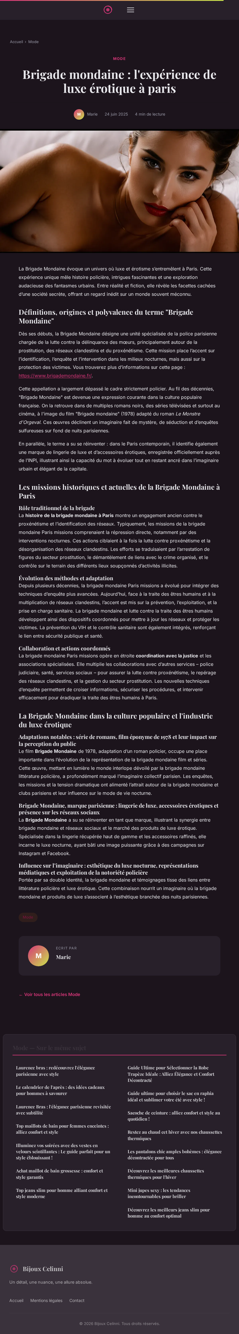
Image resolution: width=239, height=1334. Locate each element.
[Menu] (130, 10)
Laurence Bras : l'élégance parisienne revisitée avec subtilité (63, 1110)
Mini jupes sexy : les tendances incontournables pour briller (159, 1193)
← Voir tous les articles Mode (49, 994)
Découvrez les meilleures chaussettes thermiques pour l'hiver (166, 1174)
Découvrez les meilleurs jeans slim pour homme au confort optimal (169, 1213)
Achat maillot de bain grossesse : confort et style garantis (59, 1174)
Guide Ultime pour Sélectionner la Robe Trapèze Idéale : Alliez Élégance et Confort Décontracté (171, 1074)
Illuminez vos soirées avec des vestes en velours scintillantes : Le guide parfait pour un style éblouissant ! (63, 1151)
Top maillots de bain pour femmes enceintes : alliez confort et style (62, 1129)
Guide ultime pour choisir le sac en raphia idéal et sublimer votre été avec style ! (171, 1096)
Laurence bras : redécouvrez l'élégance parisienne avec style (55, 1071)
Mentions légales (46, 1300)
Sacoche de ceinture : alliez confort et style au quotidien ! (174, 1116)
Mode (33, 41)
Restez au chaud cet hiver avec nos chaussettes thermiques (175, 1135)
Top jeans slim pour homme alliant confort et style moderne (62, 1193)
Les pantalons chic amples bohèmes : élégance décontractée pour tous (175, 1154)
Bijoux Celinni (43, 1268)
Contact (77, 1300)
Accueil (16, 41)
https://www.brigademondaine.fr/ (55, 375)
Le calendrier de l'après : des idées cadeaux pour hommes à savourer (60, 1090)
